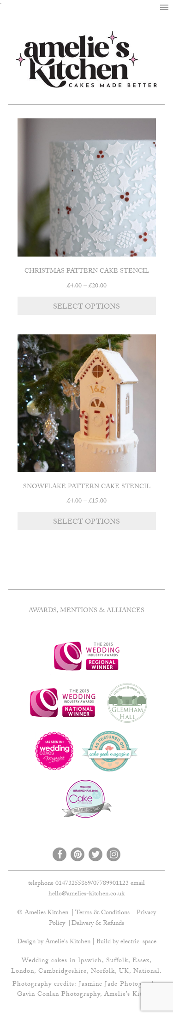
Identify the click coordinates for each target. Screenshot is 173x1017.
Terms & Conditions (102, 913)
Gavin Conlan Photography (58, 994)
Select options (86, 307)
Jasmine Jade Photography (119, 984)
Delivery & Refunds (98, 923)
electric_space (138, 942)
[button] (164, 8)
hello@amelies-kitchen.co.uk (86, 894)
